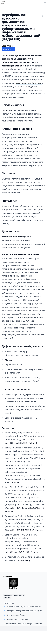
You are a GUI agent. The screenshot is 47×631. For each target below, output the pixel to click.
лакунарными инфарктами (29, 83)
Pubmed (33, 443)
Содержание (7, 49)
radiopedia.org (23, 560)
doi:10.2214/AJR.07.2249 (16, 443)
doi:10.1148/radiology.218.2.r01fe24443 (26, 508)
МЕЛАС (8, 359)
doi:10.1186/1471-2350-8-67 (21, 530)
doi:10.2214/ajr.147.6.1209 (17, 552)
